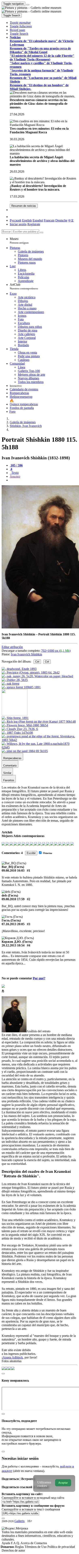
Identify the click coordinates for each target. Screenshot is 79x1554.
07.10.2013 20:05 (13, 924)
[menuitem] (71, 220)
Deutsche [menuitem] (61, 220)
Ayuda (6, 1543)
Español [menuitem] (38, 220)
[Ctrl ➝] (15, 718)
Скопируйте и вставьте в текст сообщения (31, 1509)
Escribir (31, 853)
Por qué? (39, 978)
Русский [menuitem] (15, 220)
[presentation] (43, 480)
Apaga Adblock (13, 1357)
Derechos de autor (13, 1550)
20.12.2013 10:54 (13, 945)
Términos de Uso (36, 1546)
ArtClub (24, 286)
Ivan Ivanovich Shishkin (26, 654)
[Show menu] (27, 4)
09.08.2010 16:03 (13, 870)
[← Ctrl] (21, 687)
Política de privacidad (61, 1546)
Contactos (40, 1543)
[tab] (16, 465)
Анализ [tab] (15, 476)
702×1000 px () (55, 650)
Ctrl (37, 661)
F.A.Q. (15, 1543)
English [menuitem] (27, 220)
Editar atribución (12, 647)
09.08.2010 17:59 (13, 899)
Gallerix (19, 1521)
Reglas (20, 1546)
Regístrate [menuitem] (33, 224)
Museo (19, 240)
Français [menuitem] (49, 220)
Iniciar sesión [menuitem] (18, 224)
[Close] (41, 232)
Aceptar (63, 1482)
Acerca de (27, 1543)
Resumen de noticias (23, 205)
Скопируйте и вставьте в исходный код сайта (33, 1497)
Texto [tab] (15, 472)
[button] (20, 22)
